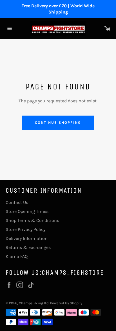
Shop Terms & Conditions (32, 220)
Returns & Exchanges (28, 247)
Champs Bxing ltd (34, 303)
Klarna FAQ (17, 256)
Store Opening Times (27, 211)
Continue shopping (58, 122)
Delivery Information (27, 238)
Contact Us (17, 202)
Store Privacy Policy (25, 229)
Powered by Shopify (66, 303)
